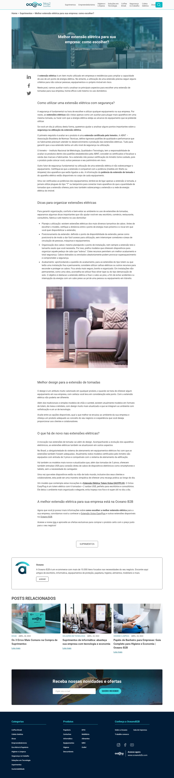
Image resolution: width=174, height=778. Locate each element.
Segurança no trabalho (20, 756)
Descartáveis (68, 752)
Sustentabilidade (18, 769)
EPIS (83, 730)
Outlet (84, 747)
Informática (67, 739)
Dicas (153, 5)
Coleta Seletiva (17, 734)
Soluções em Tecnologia (21, 760)
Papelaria (67, 730)
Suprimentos (70, 5)
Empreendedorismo (86, 5)
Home (14, 13)
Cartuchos (67, 734)
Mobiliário (85, 734)
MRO (84, 743)
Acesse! (42, 579)
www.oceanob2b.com (137, 753)
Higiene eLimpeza (101, 5)
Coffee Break (17, 730)
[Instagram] (118, 745)
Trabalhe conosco (122, 734)
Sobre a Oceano (121, 730)
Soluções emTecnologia (113, 5)
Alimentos (86, 739)
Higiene (66, 747)
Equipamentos (68, 743)
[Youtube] (132, 745)
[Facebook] (125, 745)
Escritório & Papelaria (20, 747)
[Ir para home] (38, 5)
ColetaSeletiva (145, 5)
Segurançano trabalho (134, 5)
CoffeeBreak (124, 5)
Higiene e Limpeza (19, 752)
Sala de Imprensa (140, 730)
